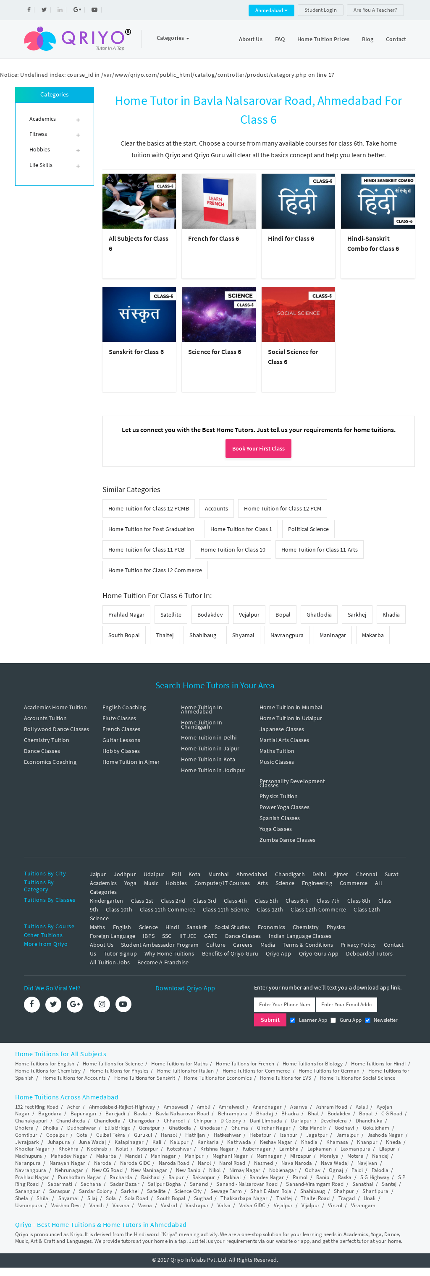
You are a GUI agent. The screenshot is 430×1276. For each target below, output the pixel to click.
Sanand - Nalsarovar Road (246, 1183)
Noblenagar (282, 1170)
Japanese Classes (282, 729)
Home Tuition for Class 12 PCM (282, 508)
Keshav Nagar (276, 1142)
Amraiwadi (231, 1106)
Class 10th (119, 909)
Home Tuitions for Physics (119, 1070)
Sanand (199, 1183)
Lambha (289, 1148)
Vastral (169, 1205)
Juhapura (58, 1142)
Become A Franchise (163, 962)
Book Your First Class (258, 448)
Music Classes (277, 762)
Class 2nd (173, 900)
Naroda (103, 1163)
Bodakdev (210, 614)
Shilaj (43, 1198)
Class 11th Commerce (167, 909)
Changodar (142, 1120)
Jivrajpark (27, 1142)
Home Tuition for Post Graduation (151, 529)
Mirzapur (300, 1155)
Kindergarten (106, 900)
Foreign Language (112, 936)
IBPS (149, 936)
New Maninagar (149, 1170)
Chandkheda (70, 1120)
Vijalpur (311, 1205)
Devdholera (333, 1120)
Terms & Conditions (308, 944)
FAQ (280, 39)
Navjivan (367, 1163)
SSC (166, 936)
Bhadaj (264, 1113)
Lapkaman (319, 1148)
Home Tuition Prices (323, 39)
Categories (171, 38)
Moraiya (329, 1155)
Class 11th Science (226, 909)
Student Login (320, 9)
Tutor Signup (120, 953)
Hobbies (176, 883)
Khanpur (367, 1142)
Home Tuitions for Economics (218, 1077)
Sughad (203, 1198)
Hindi (172, 927)
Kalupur (179, 1142)
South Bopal (124, 635)
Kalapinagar (129, 1142)
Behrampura (233, 1113)
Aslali (362, 1106)
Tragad (346, 1198)
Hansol (169, 1134)
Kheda (393, 1142)
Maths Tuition (277, 751)
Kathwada (239, 1142)
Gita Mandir (312, 1127)
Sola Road (136, 1198)
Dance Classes (42, 751)
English (122, 927)
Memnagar (269, 1155)
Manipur (194, 1155)
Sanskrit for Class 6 (136, 351)
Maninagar (333, 635)
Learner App (312, 1019)
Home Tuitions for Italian (185, 1070)
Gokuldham (376, 1127)
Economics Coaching (50, 762)
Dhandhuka (369, 1120)
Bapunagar (84, 1113)
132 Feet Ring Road (36, 1106)
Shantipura (375, 1191)
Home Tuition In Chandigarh (201, 724)
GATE (211, 936)
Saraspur (60, 1191)
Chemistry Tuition (47, 740)
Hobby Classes (121, 751)
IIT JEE (188, 936)
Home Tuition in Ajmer (131, 762)
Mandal (133, 1155)
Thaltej (165, 635)
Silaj (92, 1198)
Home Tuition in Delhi (208, 737)
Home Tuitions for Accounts (74, 1077)
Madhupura (28, 1155)
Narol (204, 1163)
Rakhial (232, 1177)
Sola (111, 1198)
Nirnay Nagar (244, 1170)
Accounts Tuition (45, 718)
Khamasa (337, 1142)
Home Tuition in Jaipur (210, 748)
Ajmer (341, 874)
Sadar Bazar (124, 1183)
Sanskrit (196, 927)
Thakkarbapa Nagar (243, 1198)
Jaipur (98, 874)
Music (151, 883)
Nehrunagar (69, 1170)
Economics (271, 927)
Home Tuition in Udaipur (291, 718)
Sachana (91, 1183)
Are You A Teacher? (375, 9)
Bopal (283, 614)
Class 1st (142, 900)
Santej (389, 1183)
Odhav (312, 1170)
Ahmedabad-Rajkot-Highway (122, 1106)
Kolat (122, 1148)
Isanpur (289, 1134)
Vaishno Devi (66, 1205)
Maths (97, 927)
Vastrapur (197, 1205)
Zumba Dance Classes (287, 840)
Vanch (96, 1205)
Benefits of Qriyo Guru (230, 953)
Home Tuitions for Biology (313, 1063)
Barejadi (115, 1113)
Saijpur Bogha (164, 1183)
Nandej (380, 1155)
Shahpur (344, 1191)
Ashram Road (331, 1106)
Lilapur (387, 1148)
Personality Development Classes (292, 783)
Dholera (24, 1127)
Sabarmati (59, 1183)
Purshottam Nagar (79, 1177)
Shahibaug (202, 635)
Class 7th (328, 900)
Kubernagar (257, 1148)
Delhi (319, 874)
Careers (242, 944)
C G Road (391, 1113)
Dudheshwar (81, 1127)
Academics (103, 883)
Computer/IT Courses (222, 883)
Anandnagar (267, 1106)
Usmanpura (28, 1205)
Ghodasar (211, 1127)
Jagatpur (317, 1134)
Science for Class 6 (214, 351)
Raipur (176, 1177)
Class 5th (266, 900)
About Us (250, 39)
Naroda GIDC (135, 1163)
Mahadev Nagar (69, 1155)
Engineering (317, 883)
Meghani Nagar (230, 1155)
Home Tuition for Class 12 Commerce (155, 570)
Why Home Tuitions (169, 953)
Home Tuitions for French (245, 1063)
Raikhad (150, 1177)
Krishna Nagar (217, 1148)
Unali (370, 1198)
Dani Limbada (266, 1120)
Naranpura (28, 1163)
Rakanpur (203, 1177)
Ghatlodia (319, 614)
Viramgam (363, 1205)
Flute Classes (119, 718)
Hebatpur (260, 1134)
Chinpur (203, 1120)
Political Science (308, 529)
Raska (345, 1177)
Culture (215, 944)
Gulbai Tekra (110, 1134)
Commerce (353, 883)
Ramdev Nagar (266, 1177)
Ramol (300, 1177)
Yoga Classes (276, 829)
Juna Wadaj (92, 1142)
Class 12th (270, 909)
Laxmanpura (355, 1148)
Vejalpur (249, 614)
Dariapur (301, 1120)
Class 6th (297, 900)
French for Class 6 (213, 238)
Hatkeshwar (227, 1134)
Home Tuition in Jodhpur (213, 770)
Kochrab (97, 1148)
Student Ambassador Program (160, 944)
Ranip (323, 1177)
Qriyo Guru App (318, 953)
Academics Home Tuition (55, 707)
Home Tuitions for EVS (285, 1077)
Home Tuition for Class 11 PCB (146, 549)
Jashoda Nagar (385, 1134)
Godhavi (344, 1127)
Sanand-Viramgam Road (314, 1183)
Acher (74, 1106)
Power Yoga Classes (284, 807)
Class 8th (358, 900)
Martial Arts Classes (284, 740)
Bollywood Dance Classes (56, 729)
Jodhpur (125, 874)
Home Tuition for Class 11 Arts (319, 549)
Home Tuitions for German (329, 1070)
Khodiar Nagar (32, 1148)
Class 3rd (204, 900)
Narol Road (232, 1163)
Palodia (380, 1170)
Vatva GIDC (252, 1205)
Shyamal (243, 635)
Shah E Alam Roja (270, 1191)
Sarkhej (357, 614)
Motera (355, 1155)
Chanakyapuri (31, 1120)
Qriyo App (278, 953)
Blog (367, 39)
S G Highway (374, 1177)
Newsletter (385, 1019)
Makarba (373, 635)
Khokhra (68, 1148)
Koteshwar (179, 1148)
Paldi (357, 1170)
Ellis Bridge (117, 1127)
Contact (396, 39)
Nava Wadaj (335, 1163)
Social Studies (232, 927)
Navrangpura (287, 635)
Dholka (50, 1127)
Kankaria (208, 1142)
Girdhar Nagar (274, 1127)
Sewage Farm (226, 1191)
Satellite (170, 614)
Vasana (121, 1205)
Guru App (349, 1019)
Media (267, 944)
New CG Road (107, 1170)
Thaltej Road (315, 1198)
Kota (195, 874)
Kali (156, 1142)
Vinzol (335, 1205)
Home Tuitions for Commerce (256, 1070)
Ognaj (336, 1170)
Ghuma (240, 1127)
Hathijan (195, 1134)
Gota (81, 1134)
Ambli (203, 1106)
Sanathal (362, 1183)
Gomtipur (26, 1134)
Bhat (313, 1113)
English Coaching (124, 707)
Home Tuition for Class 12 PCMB (148, 508)
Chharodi (174, 1120)
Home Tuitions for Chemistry (48, 1070)
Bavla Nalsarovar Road (182, 1113)
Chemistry (306, 927)
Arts (262, 883)
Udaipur (154, 874)
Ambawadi (176, 1106)
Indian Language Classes (300, 936)
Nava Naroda (296, 1163)
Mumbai (218, 874)
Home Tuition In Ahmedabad (201, 709)
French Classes (121, 729)
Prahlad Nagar (126, 614)
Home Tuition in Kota (208, 759)
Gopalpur (57, 1134)
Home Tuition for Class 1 (241, 529)
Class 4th (235, 900)
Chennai (366, 874)
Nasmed (263, 1163)
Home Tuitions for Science (113, 1063)
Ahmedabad (269, 10)
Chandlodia (107, 1120)
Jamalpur (347, 1134)
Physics (336, 927)
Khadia (391, 614)
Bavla (140, 1113)
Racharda (121, 1177)
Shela (21, 1198)
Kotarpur (147, 1148)
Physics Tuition (279, 796)
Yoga (130, 883)
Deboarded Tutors (369, 953)
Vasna (145, 1205)
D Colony (230, 1120)
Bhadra (290, 1113)
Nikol (215, 1170)
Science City (188, 1191)
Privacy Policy (358, 944)
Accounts (216, 508)
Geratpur (149, 1127)
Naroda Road (174, 1163)
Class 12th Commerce (318, 909)
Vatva (224, 1205)
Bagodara (50, 1113)
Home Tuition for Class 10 (233, 549)
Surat (392, 874)
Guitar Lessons (121, 740)
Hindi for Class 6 (291, 238)
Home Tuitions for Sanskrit (145, 1077)
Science (284, 883)
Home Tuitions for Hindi (378, 1063)
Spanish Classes (280, 818)
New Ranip (188, 1170)
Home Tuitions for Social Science (357, 1077)
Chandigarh (290, 874)
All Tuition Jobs (110, 962)
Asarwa (298, 1106)
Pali (176, 874)
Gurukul (143, 1134)
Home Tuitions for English (44, 1063)
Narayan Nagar (67, 1163)
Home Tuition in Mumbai (291, 707)
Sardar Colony (95, 1191)
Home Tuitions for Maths (179, 1063)
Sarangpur (27, 1191)
